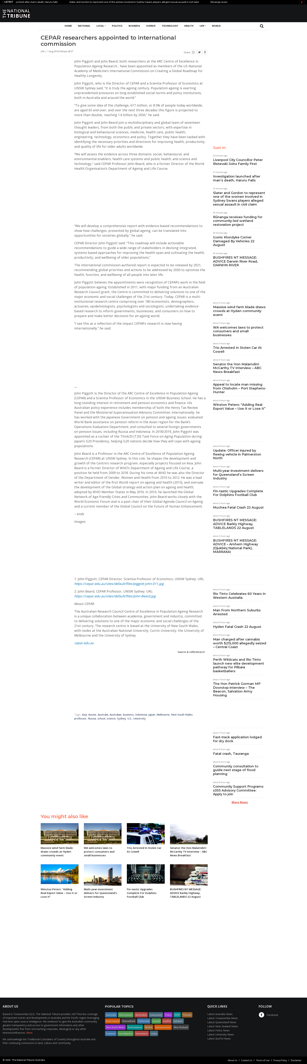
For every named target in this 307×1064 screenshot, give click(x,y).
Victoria (187, 1014)
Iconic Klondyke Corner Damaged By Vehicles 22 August (233, 241)
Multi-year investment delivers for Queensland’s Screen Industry (238, 474)
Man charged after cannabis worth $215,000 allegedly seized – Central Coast (239, 643)
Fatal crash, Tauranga (231, 754)
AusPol (167, 1021)
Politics (117, 25)
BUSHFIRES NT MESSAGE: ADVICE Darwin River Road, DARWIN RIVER (235, 261)
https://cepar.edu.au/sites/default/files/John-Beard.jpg (115, 596)
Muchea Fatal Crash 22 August (238, 507)
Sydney (121, 718)
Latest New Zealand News (222, 1026)
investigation (126, 1033)
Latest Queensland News (221, 1022)
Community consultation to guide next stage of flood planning (235, 770)
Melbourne (163, 714)
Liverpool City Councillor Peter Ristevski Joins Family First (238, 162)
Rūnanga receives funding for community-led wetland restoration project (237, 221)
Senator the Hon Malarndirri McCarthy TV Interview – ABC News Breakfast (237, 368)
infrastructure (163, 1027)
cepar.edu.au (84, 643)
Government (125, 1014)
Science (150, 25)
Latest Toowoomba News (222, 1018)
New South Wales (182, 714)
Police (168, 1014)
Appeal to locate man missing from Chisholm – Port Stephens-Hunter (239, 388)
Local (100, 25)
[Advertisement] (239, 13)
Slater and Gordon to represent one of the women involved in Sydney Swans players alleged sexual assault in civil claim (114, 2)
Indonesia (141, 714)
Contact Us (246, 1060)
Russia (92, 718)
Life (202, 25)
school (101, 718)
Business (134, 25)
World (216, 25)
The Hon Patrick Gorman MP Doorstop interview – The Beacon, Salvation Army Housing (236, 689)
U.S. (129, 718)
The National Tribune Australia (28, 1060)
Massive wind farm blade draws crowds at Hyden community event (239, 311)
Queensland (128, 1021)
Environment (135, 1027)
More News (240, 802)
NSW (177, 1014)
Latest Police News (218, 1030)
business (128, 714)
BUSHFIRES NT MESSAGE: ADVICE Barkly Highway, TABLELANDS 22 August (235, 524)
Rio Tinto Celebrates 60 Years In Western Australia (239, 596)
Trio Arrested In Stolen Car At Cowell (237, 350)
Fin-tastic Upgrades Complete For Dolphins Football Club (238, 493)
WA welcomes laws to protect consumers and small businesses (238, 331)
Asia (84, 714)
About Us (232, 1060)
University (139, 718)
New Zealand (181, 1027)
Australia (103, 714)
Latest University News (220, 1034)
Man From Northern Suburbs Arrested (237, 612)
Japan (152, 714)
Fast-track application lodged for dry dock (237, 739)
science (111, 718)
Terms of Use (263, 1060)
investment (142, 1033)
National (84, 25)
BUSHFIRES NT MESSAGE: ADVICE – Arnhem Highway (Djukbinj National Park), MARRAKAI (235, 546)
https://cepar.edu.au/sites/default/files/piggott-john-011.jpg (119, 584)
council (156, 1021)
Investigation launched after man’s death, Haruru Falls (236, 178)
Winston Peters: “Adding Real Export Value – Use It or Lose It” (239, 407)
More (29, 1032)
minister (178, 1021)
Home (68, 25)
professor (80, 718)
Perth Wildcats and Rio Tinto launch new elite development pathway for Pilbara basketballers (238, 665)
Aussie (92, 714)
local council (112, 1021)
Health (188, 25)
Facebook (272, 1015)
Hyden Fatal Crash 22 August (237, 627)
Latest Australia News (220, 1014)
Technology (170, 25)
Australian (116, 714)
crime (154, 1033)
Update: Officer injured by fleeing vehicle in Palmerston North (237, 454)
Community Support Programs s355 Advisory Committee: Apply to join (238, 790)
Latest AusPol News (219, 1038)
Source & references (191, 652)
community (156, 1014)
